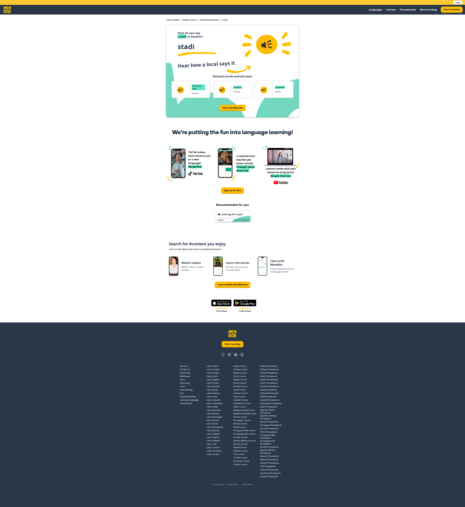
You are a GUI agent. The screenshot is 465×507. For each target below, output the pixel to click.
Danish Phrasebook (269, 373)
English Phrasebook (269, 379)
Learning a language (189, 400)
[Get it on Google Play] (244, 303)
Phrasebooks (408, 9)
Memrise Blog (186, 389)
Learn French (213, 383)
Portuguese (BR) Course (244, 430)
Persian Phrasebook (269, 428)
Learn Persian (213, 420)
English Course (240, 379)
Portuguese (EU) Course (244, 434)
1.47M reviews (245, 311)
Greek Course (239, 389)
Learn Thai (212, 444)
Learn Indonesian (215, 403)
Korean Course (240, 417)
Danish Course (240, 373)
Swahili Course (189, 20)
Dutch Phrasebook (268, 376)
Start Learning (452, 9)
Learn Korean (213, 413)
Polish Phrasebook (268, 432)
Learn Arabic (212, 366)
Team (182, 386)
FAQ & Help (185, 373)
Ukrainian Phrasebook (270, 473)
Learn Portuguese (215, 427)
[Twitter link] (229, 355)
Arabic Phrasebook (268, 366)
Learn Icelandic (213, 400)
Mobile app (185, 376)
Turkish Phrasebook (269, 469)
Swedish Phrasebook (269, 463)
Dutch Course (239, 376)
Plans (182, 379)
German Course (240, 386)
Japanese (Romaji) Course (244, 413)
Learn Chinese (213, 369)
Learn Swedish (213, 440)
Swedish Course (240, 450)
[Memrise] (7, 10)
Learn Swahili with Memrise (233, 284)
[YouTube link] (236, 355)
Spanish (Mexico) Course (244, 440)
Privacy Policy (233, 484)
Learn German (213, 386)
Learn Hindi (212, 396)
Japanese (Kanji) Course (244, 410)
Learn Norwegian (215, 417)
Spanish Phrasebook (269, 456)
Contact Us (185, 369)
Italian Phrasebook (268, 406)
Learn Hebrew (213, 393)
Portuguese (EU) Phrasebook (267, 442)
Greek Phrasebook (268, 389)
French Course (239, 383)
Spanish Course (240, 444)
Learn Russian (213, 430)
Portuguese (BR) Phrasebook (267, 436)
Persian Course (240, 423)
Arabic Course (239, 366)
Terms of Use (218, 484)
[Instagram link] (242, 355)
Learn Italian (212, 406)
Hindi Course (239, 396)
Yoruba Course (240, 464)
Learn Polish (212, 423)
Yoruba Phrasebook (269, 476)
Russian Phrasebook (269, 447)
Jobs (182, 393)
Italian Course (239, 406)
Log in (458, 2)
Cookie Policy (247, 484)
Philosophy (185, 383)
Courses (391, 9)
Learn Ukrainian (214, 450)
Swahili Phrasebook (209, 20)
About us (184, 366)
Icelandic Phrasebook (269, 400)
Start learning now (232, 107)
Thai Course (238, 454)
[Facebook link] (223, 355)
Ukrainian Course (241, 461)
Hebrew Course (240, 393)
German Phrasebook (269, 386)
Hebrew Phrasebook (269, 393)
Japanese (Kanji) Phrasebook (267, 411)
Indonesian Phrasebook (271, 403)
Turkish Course (240, 457)
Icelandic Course (240, 400)
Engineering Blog (188, 396)
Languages (375, 9)
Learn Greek (212, 389)
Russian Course (240, 437)
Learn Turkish (213, 447)
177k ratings (221, 311)
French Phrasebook (269, 383)
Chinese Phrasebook (269, 369)
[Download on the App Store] (221, 303)
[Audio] (266, 44)
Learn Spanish (213, 434)
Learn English (213, 379)
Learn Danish (213, 373)
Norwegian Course (241, 420)
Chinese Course (240, 369)
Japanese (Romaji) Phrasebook (268, 417)
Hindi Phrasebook (268, 396)
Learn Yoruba (213, 454)
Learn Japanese (214, 410)
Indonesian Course (241, 403)
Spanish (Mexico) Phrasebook (267, 451)
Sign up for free (232, 190)
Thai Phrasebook (268, 466)
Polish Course (239, 427)
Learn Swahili (172, 20)
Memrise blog (428, 9)
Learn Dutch (212, 376)
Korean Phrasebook (269, 421)
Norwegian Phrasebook (271, 425)
